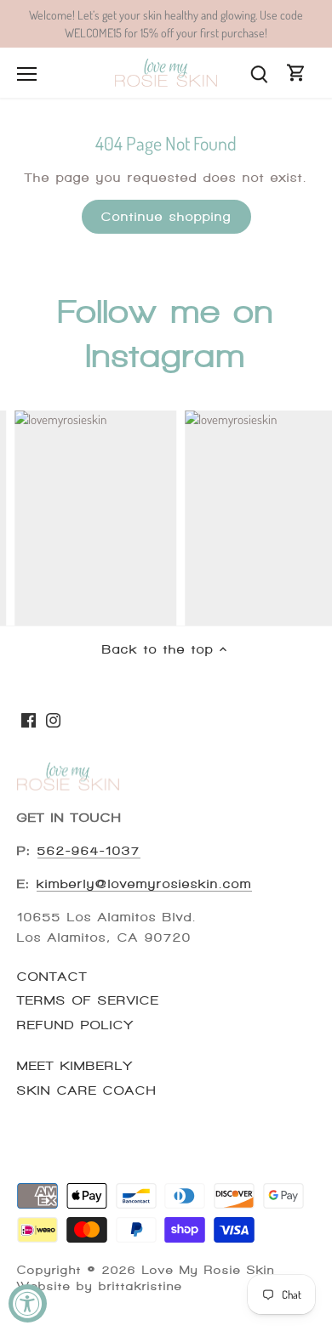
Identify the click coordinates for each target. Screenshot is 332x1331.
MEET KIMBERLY (75, 1066)
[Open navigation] (27, 74)
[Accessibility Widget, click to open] (28, 1303)
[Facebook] (28, 719)
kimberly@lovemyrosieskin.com (144, 884)
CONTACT (52, 976)
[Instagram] (53, 719)
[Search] (259, 72)
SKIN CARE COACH (87, 1090)
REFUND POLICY (75, 1025)
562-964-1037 (88, 851)
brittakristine (140, 1286)
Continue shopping (166, 217)
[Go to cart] (296, 72)
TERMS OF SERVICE (88, 1000)
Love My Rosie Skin (208, 1270)
